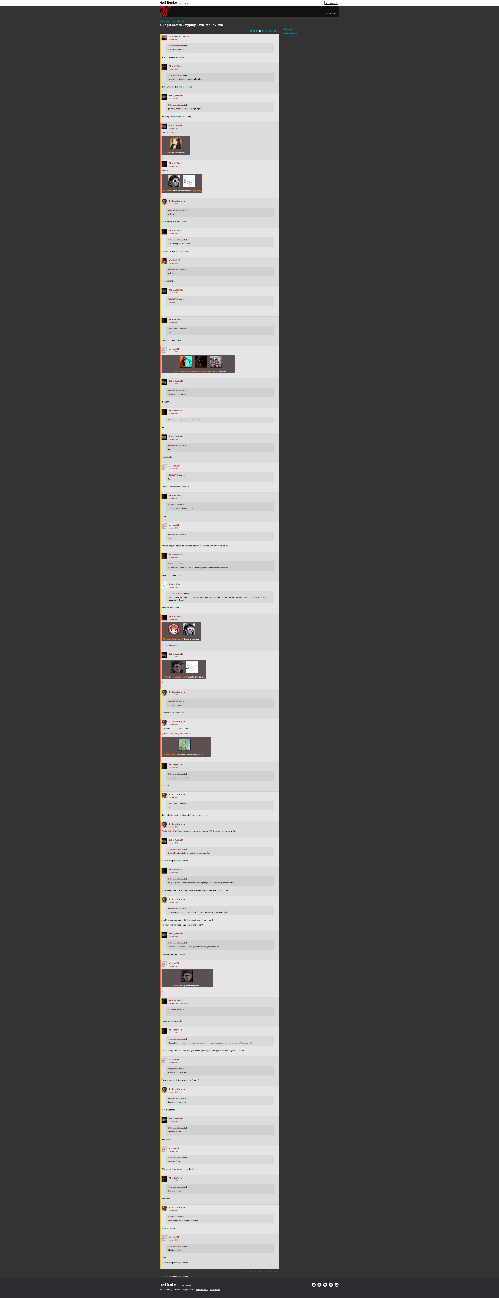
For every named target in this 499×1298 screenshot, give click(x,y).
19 (251, 31)
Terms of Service (202, 1290)
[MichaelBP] (164, 350)
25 (269, 31)
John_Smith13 (176, 95)
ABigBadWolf (175, 66)
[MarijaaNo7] (164, 261)
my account (331, 3)
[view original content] (192, 420)
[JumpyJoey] (164, 585)
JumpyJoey (174, 584)
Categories (331, 13)
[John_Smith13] (164, 97)
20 (254, 31)
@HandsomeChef (169, 733)
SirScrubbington (174, 46)
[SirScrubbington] (164, 202)
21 (257, 31)
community (185, 3)
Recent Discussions (291, 33)
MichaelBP (174, 349)
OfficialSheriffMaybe (179, 36)
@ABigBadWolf (171, 831)
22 (260, 31)
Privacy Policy (215, 1290)
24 (266, 31)
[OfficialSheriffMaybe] (164, 37)
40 (275, 31)
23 (263, 31)
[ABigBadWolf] (164, 67)
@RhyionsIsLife (184, 733)
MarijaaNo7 (174, 260)
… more (182, 600)
